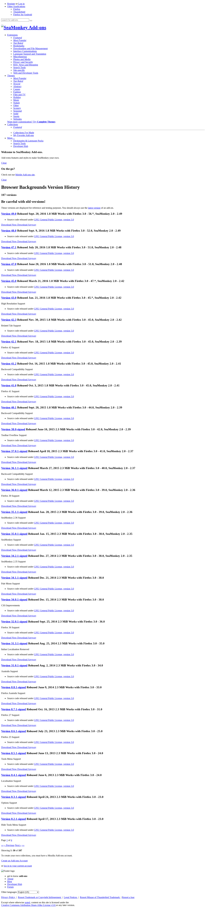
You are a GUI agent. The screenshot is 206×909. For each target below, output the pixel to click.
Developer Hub (20, 146)
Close (4, 163)
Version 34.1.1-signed (14, 577)
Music (16, 100)
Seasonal (17, 111)
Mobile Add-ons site (25, 174)
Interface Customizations (25, 51)
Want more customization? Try (31, 121)
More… (11, 138)
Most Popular (19, 40)
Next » (18, 845)
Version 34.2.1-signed (14, 555)
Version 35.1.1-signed (14, 512)
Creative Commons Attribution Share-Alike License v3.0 (28, 905)
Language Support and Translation (29, 54)
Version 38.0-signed (13, 429)
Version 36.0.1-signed (14, 490)
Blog (9, 881)
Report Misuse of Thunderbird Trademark (100, 897)
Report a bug (128, 897)
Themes (11, 75)
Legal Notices (71, 897)
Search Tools (19, 67)
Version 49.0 (8, 213)
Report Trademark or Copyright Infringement (40, 897)
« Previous (9, 845)
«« (2, 845)
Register (11, 3)
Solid (15, 113)
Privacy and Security (23, 62)
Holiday (17, 97)
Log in (21, 3)
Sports (16, 116)
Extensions (12, 35)
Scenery (17, 108)
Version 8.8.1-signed (13, 687)
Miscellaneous (20, 56)
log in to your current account (18, 866)
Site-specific (19, 70)
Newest (16, 83)
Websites (17, 119)
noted (27, 902)
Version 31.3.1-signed (14, 643)
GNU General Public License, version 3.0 (54, 219)
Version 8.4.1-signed (13, 775)
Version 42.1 (8, 341)
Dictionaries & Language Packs (28, 140)
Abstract (17, 86)
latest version (94, 208)
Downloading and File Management (30, 48)
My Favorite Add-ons (23, 135)
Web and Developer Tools (25, 73)
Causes (16, 89)
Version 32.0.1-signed (14, 621)
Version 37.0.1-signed (14, 451)
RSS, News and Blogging (25, 64)
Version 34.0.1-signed (14, 599)
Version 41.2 (8, 363)
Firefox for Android (22, 14)
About (10, 878)
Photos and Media (21, 59)
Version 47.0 (8, 264)
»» (23, 845)
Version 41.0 (8, 385)
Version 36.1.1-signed (14, 468)
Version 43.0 (8, 297)
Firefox (16, 9)
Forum (10, 887)
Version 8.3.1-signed (13, 796)
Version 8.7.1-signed (13, 709)
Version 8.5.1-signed (13, 753)
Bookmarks (18, 45)
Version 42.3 (8, 319)
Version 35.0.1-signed (14, 533)
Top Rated (18, 43)
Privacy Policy (8, 897)
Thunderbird (19, 12)
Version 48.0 (8, 230)
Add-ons (37, 27)
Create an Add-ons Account (14, 860)
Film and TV (19, 94)
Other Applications (16, 6)
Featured (17, 37)
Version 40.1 (8, 407)
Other (16, 105)
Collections (12, 124)
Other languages (9, 892)
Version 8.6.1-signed (13, 731)
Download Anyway (26, 224)
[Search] (31, 20)
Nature (16, 102)
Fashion (17, 92)
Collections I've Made (23, 132)
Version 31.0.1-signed (14, 665)
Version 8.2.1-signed (13, 818)
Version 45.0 (8, 281)
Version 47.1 (8, 247)
